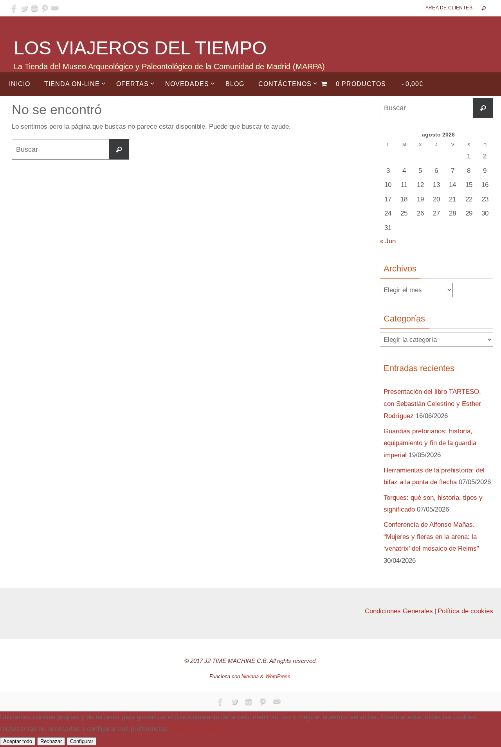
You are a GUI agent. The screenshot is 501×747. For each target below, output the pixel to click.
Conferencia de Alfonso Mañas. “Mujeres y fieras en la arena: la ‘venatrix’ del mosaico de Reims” (431, 536)
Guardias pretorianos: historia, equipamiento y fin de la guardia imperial (430, 443)
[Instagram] (34, 8)
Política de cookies (465, 611)
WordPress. (278, 676)
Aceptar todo (17, 741)
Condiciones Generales (399, 611)
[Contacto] (55, 8)
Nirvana (250, 676)
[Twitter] (24, 8)
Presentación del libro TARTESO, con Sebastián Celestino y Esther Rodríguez (432, 403)
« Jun (388, 241)
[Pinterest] (44, 8)
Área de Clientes (448, 8)
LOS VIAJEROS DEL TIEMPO (140, 48)
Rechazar (51, 741)
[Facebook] (14, 8)
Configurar (81, 741)
